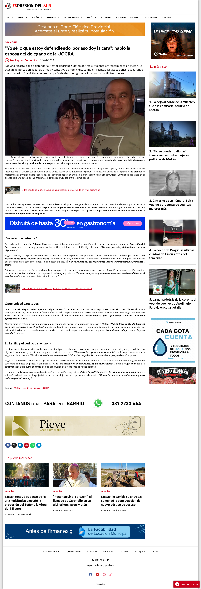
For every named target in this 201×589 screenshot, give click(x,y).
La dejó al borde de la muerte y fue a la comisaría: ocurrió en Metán (172, 106)
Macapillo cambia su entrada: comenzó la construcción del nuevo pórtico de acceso (121, 500)
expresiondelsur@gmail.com (100, 565)
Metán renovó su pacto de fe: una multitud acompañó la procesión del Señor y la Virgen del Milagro (26, 502)
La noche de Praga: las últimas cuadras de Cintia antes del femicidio (171, 254)
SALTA (10, 17)
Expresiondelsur (51, 551)
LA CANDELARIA (71, 17)
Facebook (108, 551)
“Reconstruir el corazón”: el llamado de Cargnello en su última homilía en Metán (72, 500)
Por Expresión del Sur (23, 60)
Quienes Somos (73, 551)
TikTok (154, 551)
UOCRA (45, 387)
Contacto (92, 551)
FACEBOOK (135, 17)
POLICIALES (106, 17)
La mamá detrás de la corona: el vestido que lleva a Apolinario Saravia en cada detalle (172, 303)
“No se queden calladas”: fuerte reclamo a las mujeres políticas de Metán (169, 155)
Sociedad (11, 42)
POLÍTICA (91, 17)
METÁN (35, 17)
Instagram (140, 551)
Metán (17, 387)
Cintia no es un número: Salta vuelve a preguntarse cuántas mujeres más (171, 204)
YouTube (123, 551)
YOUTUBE (166, 17)
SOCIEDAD (121, 17)
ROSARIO (51, 17)
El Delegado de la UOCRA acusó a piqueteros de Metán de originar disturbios (61, 189)
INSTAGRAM (151, 17)
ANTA (20, 17)
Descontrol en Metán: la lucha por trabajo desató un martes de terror (57, 288)
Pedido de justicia (31, 387)
